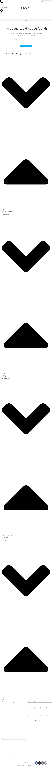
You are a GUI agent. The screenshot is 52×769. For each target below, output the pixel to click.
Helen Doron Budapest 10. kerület (25, 9)
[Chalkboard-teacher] (45, 763)
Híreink (3, 699)
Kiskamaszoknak (5, 214)
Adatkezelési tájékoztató (5, 765)
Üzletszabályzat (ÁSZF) (4, 767)
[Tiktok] (42, 763)
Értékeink (4, 376)
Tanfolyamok (4, 209)
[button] (26, 20)
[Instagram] (39, 763)
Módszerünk (4, 375)
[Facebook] (36, 763)
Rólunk (3, 373)
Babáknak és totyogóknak (7, 211)
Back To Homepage (26, 46)
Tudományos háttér (6, 378)
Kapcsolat (4, 540)
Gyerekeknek (4, 212)
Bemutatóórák (5, 537)
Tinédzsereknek (5, 216)
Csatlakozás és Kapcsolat (7, 535)
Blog (3, 697)
